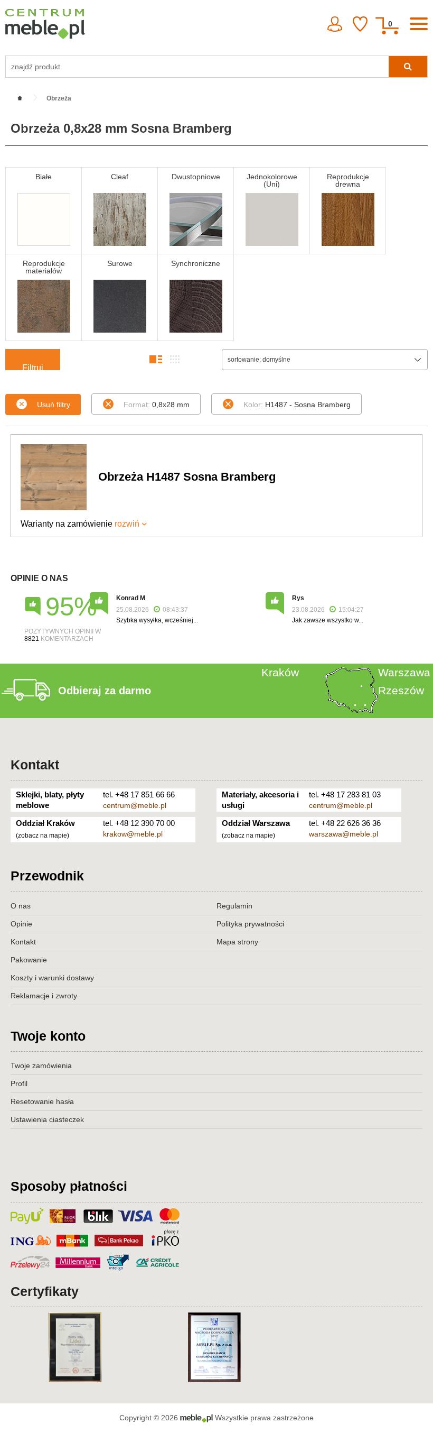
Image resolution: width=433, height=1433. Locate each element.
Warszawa (404, 672)
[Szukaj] (408, 66)
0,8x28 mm (157, 404)
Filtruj (32, 366)
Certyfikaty (45, 1291)
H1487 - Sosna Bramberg (297, 404)
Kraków (280, 672)
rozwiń (127, 523)
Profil (19, 1083)
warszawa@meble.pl (343, 834)
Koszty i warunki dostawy (52, 977)
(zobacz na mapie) (42, 835)
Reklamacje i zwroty (44, 995)
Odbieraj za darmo (104, 690)
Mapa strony (237, 942)
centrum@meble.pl (134, 805)
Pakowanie (29, 960)
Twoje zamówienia (41, 1065)
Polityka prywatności (250, 924)
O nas (21, 906)
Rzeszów (401, 690)
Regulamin (234, 906)
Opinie (21, 924)
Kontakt (35, 764)
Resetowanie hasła (42, 1101)
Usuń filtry (53, 404)
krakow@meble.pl (133, 834)
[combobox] (325, 359)
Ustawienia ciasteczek (47, 1119)
